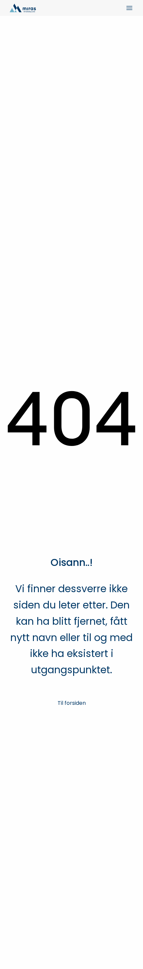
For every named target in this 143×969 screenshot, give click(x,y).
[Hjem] (23, 8)
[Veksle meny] (129, 8)
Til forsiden (72, 703)
